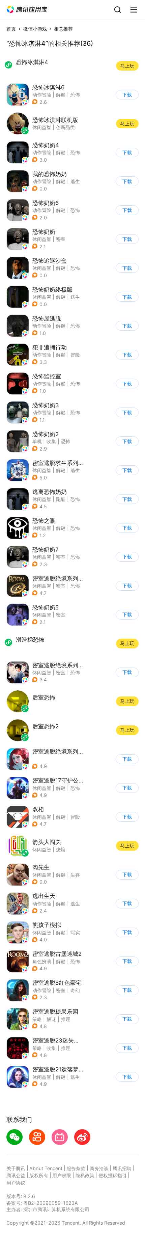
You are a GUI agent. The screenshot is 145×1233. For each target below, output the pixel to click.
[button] (27, 9)
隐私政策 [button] (85, 1175)
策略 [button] (37, 1019)
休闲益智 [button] (41, 239)
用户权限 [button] (61, 1175)
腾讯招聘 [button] (122, 1168)
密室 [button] (60, 239)
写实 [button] (75, 932)
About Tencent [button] (45, 1168)
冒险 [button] (75, 354)
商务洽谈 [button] (99, 1168)
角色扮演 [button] (41, 961)
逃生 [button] (75, 181)
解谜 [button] (60, 94)
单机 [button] (37, 441)
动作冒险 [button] (41, 94)
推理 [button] (65, 1019)
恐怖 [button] (75, 94)
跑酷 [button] (60, 499)
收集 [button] (51, 441)
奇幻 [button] (75, 990)
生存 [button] (75, 875)
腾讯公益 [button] (15, 1175)
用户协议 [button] (15, 1183)
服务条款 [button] (75, 1168)
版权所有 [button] (38, 1175)
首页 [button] (11, 29)
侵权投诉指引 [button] (112, 1175)
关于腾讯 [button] (15, 1168)
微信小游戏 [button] (35, 29)
